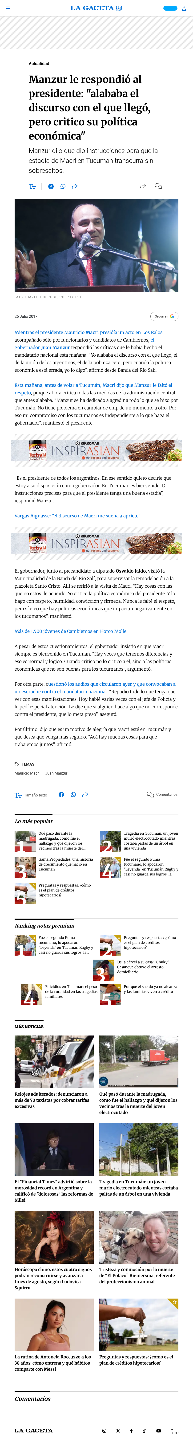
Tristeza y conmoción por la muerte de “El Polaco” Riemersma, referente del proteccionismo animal (137, 1275)
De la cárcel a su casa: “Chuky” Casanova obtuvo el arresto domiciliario (143, 967)
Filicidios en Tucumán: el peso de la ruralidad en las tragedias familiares (71, 991)
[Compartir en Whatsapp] (62, 187)
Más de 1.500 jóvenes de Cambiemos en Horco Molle (70, 631)
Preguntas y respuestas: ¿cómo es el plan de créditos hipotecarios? (65, 890)
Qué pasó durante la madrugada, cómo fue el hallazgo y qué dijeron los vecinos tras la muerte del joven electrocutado (61, 843)
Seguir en (161, 316)
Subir (174, 1433)
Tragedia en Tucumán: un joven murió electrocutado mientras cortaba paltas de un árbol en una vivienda (138, 1188)
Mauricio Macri (27, 773)
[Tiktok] (144, 1431)
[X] (118, 1431)
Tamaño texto (35, 795)
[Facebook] (131, 1431)
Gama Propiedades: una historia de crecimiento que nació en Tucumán (66, 864)
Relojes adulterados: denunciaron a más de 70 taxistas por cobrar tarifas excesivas (52, 1100)
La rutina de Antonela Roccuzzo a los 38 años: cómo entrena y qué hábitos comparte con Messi (53, 1363)
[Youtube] (158, 1431)
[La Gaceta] (96, 8)
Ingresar (184, 8)
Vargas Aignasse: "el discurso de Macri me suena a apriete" (78, 516)
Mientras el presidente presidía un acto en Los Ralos (88, 332)
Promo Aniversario (170, 8)
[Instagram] (104, 1431)
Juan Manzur (56, 773)
